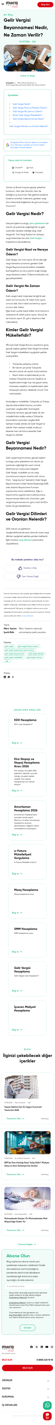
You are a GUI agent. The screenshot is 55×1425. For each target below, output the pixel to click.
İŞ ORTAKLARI (9, 1405)
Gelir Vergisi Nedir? (22, 104)
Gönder (27, 1328)
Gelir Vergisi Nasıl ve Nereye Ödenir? (30, 108)
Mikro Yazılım (12, 5)
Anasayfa (9, 83)
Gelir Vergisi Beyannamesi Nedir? (28, 119)
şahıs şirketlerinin (37, 224)
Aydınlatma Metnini (17, 1303)
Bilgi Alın (45, 5)
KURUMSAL (8, 1397)
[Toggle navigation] (3, 4)
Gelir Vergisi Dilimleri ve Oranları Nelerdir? (28, 126)
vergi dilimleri (25, 540)
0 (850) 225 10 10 (45, 1360)
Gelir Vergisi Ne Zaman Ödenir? (28, 112)
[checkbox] (25, 1295)
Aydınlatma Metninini (18, 1298)
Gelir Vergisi (36, 238)
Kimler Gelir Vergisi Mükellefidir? (27, 115)
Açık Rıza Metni (15, 1315)
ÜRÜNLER (7, 1380)
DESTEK (6, 1388)
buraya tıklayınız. (27, 616)
